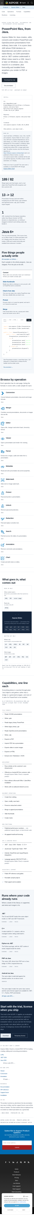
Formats (18, 11)
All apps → (6, 1079)
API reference (4, 1089)
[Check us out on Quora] (21, 1162)
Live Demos (16, 1183)
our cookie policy (22, 1202)
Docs (16, 1180)
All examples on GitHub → (9, 259)
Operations (10, 11)
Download (6, 1035)
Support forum (4, 1092)
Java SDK (3, 1060)
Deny (23, 1210)
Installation (3, 1095)
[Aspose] (12, 2)
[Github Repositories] (25, 1162)
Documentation (8, 85)
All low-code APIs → (9, 1063)
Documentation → (8, 367)
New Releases (16, 1175)
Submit (17, 1147)
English (23, 2)
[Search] (31, 2)
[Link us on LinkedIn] (13, 1162)
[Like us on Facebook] (6, 1162)
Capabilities (27, 11)
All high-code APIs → (8, 996)
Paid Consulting (16, 1192)
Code (3, 11)
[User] (28, 2)
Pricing (17, 1177)
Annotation (3, 1076)
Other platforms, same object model (14, 129)
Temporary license (19, 1035)
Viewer (2, 1071)
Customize (10, 1210)
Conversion (3, 1073)
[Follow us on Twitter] (9, 1162)
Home (16, 1169)
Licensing (12, 15)
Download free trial (9, 80)
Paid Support (16, 1189)
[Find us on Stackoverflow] (17, 1162)
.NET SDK (3, 1057)
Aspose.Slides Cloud (9, 168)
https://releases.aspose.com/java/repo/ (14, 153)
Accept (17, 1205)
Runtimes (4, 15)
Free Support (16, 1186)
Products (16, 1172)
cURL (2, 1054)
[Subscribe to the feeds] (28, 1162)
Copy (28, 320)
